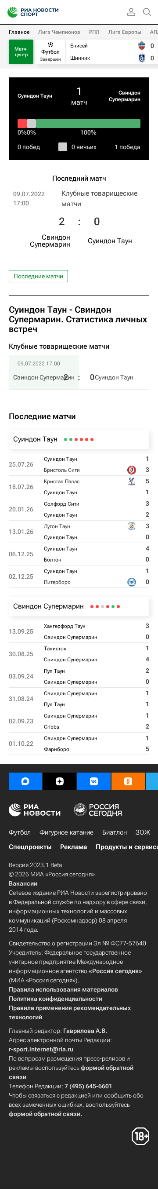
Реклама (73, 847)
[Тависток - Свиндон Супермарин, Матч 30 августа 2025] (113, 606)
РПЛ (94, 32)
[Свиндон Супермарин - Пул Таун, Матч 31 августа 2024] (102, 606)
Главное (19, 32)
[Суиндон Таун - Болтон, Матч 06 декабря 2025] (70, 439)
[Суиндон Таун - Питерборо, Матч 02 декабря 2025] (65, 439)
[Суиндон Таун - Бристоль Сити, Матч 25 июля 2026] (91, 439)
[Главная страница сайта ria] (10, 12)
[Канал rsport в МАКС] (25, 781)
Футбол (20, 832)
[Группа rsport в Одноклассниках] (128, 781)
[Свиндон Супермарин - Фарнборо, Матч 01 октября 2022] (91, 606)
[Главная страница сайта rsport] (52, 12)
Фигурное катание (66, 832)
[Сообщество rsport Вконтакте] (94, 781)
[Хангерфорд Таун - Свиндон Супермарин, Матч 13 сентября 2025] (118, 606)
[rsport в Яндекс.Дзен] (59, 781)
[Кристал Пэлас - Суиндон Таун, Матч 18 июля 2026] (86, 439)
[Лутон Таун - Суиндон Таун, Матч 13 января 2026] (76, 439)
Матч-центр (21, 52)
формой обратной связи (44, 1113)
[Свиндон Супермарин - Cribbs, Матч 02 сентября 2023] (97, 606)
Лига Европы (124, 32)
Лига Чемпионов (59, 32)
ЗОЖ (143, 832)
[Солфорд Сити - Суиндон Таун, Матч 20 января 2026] (81, 439)
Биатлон (114, 832)
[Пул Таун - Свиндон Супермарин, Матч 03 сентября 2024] (107, 606)
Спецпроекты (30, 847)
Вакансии (23, 883)
